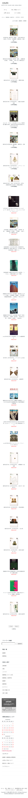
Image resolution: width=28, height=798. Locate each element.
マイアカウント (5, 766)
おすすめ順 (14, 20)
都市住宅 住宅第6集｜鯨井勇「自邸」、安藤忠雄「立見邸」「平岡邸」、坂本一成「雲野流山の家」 (14, 60)
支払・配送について (15, 9)
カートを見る (17, 12)
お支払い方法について (7, 760)
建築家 (3, 680)
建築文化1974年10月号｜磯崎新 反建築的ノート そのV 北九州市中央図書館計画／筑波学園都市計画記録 (14, 402)
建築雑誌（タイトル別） (7, 674)
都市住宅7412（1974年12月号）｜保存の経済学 (14, 614)
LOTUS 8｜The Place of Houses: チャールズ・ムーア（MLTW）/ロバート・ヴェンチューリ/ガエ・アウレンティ (14, 210)
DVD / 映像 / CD (6, 690)
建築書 (3, 653)
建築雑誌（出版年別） (10, 17)
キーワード (4, 687)
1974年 (22, 17)
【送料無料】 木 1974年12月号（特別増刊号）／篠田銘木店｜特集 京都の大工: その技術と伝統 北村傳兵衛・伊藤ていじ (14, 248)
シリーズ (4, 671)
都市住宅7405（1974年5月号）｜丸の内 (14, 528)
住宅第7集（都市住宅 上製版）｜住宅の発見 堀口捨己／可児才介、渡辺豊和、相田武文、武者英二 (13, 39)
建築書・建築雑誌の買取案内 (9, 757)
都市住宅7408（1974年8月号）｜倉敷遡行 (13, 379)
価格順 (20, 20)
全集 (3, 668)
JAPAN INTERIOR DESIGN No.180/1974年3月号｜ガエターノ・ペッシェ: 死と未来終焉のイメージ (14, 423)
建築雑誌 (4, 656)
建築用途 (4, 684)
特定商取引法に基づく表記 (21, 788)
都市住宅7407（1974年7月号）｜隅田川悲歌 (14, 80)
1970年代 (18, 17)
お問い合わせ (7, 12)
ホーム (5, 9)
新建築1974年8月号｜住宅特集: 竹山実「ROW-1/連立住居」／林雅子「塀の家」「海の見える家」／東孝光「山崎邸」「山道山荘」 (14, 317)
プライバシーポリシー (10, 790)
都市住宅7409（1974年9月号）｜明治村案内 (14, 507)
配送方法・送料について (7, 763)
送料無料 (4, 665)
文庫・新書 (4, 693)
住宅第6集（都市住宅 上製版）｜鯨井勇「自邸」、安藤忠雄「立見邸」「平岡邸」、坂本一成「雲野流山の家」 (13, 231)
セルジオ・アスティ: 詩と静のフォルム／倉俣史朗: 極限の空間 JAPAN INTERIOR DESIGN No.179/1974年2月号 (14, 124)
